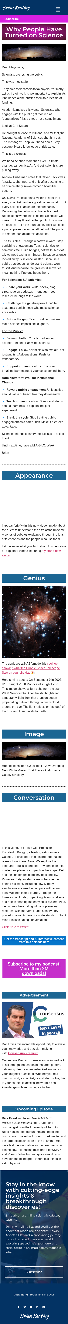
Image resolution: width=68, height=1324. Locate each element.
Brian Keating (15, 7)
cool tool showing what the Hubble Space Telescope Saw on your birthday (31, 668)
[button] (58, 9)
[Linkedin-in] (37, 1307)
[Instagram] (43, 1307)
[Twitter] (24, 1307)
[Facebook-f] (18, 1307)
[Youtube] (31, 1307)
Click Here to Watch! (15, 927)
